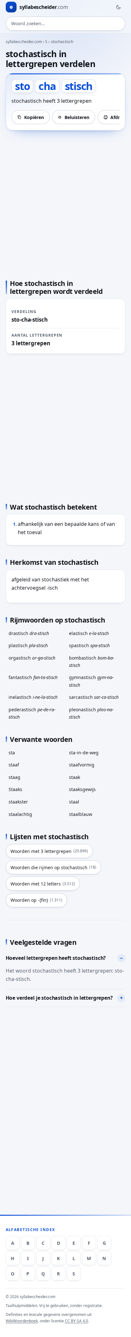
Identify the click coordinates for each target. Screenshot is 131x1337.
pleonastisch (91, 713)
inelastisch (33, 697)
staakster (18, 802)
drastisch (29, 633)
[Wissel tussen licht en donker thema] (118, 7)
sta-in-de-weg (84, 753)
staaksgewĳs (82, 789)
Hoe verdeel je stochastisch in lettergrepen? (59, 997)
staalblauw (80, 814)
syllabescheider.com (24, 41)
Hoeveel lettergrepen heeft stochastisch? (56, 957)
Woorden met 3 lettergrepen (49, 851)
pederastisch (32, 713)
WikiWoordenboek (22, 1321)
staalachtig (20, 814)
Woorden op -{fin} (36, 900)
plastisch (28, 645)
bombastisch (91, 661)
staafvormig (81, 765)
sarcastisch (94, 697)
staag (14, 777)
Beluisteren (77, 117)
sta (12, 753)
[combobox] (66, 24)
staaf (14, 765)
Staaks (15, 789)
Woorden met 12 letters (42, 884)
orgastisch (32, 658)
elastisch (89, 633)
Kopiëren (34, 117)
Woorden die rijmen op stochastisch (53, 867)
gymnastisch (91, 681)
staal (74, 802)
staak (74, 777)
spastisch (89, 645)
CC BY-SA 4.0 (76, 1321)
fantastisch (33, 677)
